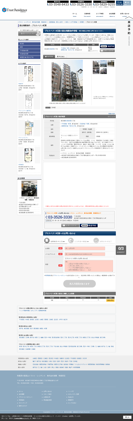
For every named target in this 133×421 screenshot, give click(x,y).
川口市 (85, 358)
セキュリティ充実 (73, 394)
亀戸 (34, 361)
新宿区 (32, 319)
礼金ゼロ (71, 397)
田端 (112, 346)
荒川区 (50, 49)
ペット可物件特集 (24, 310)
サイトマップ (23, 403)
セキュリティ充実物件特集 (38, 310)
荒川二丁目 (63, 337)
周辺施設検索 (48, 400)
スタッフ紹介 (48, 394)
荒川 (31, 328)
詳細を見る (110, 300)
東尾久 (42, 328)
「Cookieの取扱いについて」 (21, 418)
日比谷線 (36, 364)
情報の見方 (111, 113)
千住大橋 (56, 346)
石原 (54, 361)
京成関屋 (28, 349)
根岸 (66, 361)
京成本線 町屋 (24, 54)
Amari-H (20, 83)
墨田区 (46, 319)
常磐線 (71, 364)
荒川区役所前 (56, 337)
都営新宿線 (91, 364)
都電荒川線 (64, 50)
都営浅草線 (43, 364)
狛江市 (65, 319)
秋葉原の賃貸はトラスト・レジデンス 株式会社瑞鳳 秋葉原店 (41, 376)
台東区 (42, 319)
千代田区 (22, 319)
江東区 (51, 319)
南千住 (21, 328)
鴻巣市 (62, 358)
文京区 (37, 319)
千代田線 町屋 (24, 50)
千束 (70, 361)
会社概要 (21, 394)
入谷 (45, 367)
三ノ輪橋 (41, 337)
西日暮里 (36, 328)
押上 (53, 367)
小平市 (61, 319)
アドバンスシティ (23, 137)
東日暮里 (26, 328)
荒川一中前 (47, 337)
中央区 (27, 319)
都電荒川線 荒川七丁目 (26, 57)
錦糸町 (62, 367)
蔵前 (66, 367)
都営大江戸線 (58, 364)
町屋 (53, 49)
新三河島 (102, 337)
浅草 (58, 361)
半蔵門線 (50, 364)
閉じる (127, 417)
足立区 (56, 319)
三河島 (27, 337)
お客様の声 (47, 397)
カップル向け (72, 403)
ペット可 (71, 391)
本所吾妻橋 (76, 367)
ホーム (21, 391)
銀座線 (108, 364)
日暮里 (33, 349)
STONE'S (21, 164)
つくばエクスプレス (81, 364)
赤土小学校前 (95, 337)
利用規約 (48, 275)
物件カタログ (23, 406)
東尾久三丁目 (87, 337)
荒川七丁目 (71, 50)
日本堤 (75, 361)
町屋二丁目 (78, 337)
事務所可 (71, 400)
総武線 (66, 364)
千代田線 (63, 48)
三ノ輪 (108, 346)
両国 (57, 367)
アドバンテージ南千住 (24, 110)
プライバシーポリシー (59, 275)
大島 (50, 361)
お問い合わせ (48, 391)
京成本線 (82, 124)
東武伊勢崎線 (100, 364)
